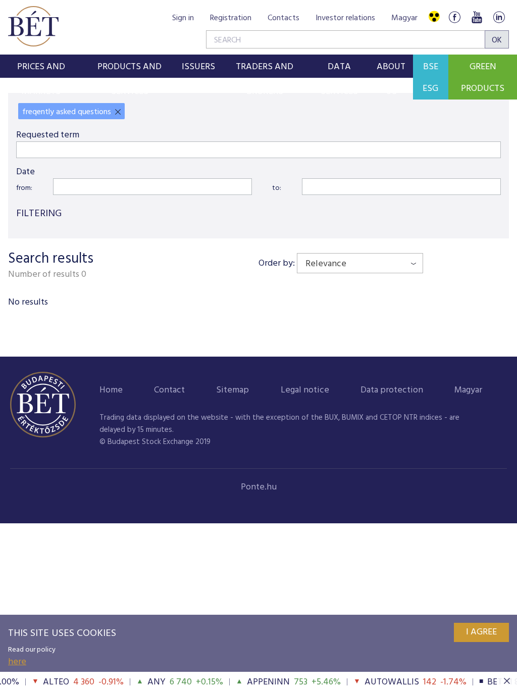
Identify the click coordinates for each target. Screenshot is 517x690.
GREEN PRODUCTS (482, 78)
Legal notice (305, 390)
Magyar (404, 18)
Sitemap (232, 390)
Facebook (454, 17)
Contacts (283, 18)
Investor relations (345, 18)
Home (111, 390)
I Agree (481, 632)
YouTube (477, 17)
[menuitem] (41, 66)
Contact (169, 390)
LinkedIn (499, 17)
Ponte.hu (259, 487)
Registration (230, 18)
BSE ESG (430, 78)
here (17, 662)
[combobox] (360, 263)
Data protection (391, 390)
